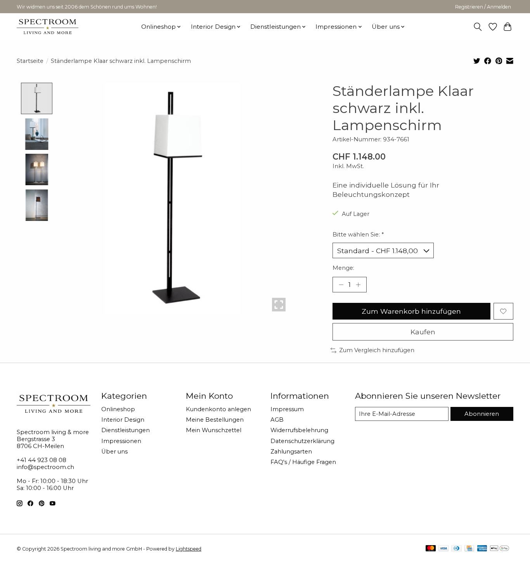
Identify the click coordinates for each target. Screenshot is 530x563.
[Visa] (443, 549)
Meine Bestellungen (215, 419)
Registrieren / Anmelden (483, 7)
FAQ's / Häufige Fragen (303, 462)
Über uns (114, 451)
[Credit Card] (469, 549)
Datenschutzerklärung (302, 441)
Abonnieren (481, 413)
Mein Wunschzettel (213, 430)
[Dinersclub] (456, 549)
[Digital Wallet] (499, 549)
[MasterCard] (431, 549)
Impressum (287, 409)
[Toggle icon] (477, 27)
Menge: (343, 267)
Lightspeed (188, 549)
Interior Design (122, 419)
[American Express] (482, 549)
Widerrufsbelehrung (299, 430)
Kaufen (422, 332)
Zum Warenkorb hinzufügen (411, 311)
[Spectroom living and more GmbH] (47, 26)
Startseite (30, 60)
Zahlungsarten (291, 451)
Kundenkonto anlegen (218, 409)
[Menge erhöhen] (358, 284)
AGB (277, 419)
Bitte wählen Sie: (358, 234)
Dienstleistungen (125, 430)
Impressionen (121, 441)
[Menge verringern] (341, 284)
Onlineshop (118, 409)
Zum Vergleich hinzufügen (376, 350)
